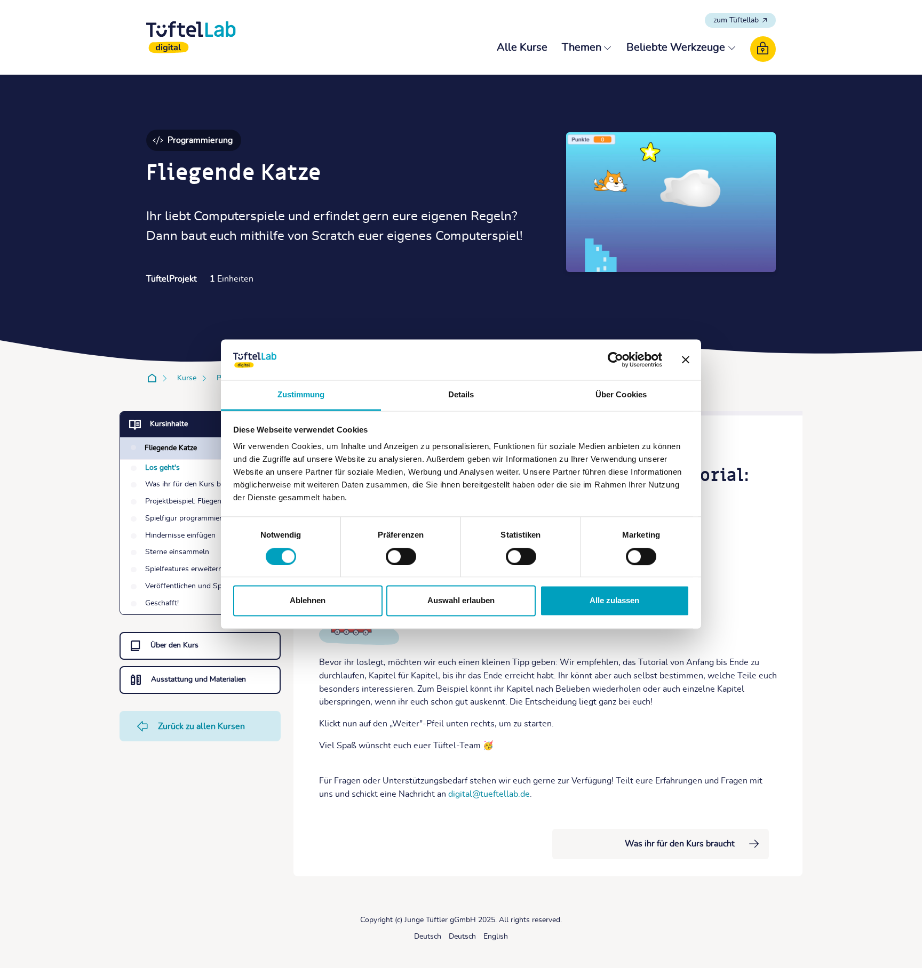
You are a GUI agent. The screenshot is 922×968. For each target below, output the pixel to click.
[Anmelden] (763, 49)
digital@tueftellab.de (489, 794)
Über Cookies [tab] (621, 394)
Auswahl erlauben (461, 600)
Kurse (186, 378)
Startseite (154, 378)
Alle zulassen (614, 600)
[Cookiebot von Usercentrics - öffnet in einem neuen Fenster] (615, 359)
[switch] (401, 556)
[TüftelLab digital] (191, 37)
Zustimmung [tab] (301, 394)
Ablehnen (307, 600)
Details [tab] (461, 394)
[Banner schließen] (685, 359)
